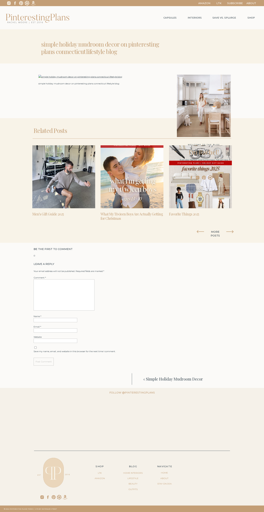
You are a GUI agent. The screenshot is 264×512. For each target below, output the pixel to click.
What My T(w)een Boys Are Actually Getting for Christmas (132, 216)
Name (37, 316)
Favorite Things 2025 (184, 213)
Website (38, 337)
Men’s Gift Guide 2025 (48, 213)
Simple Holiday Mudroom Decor (174, 379)
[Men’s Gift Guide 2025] (63, 176)
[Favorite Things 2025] (200, 176)
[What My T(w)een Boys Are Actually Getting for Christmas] (132, 176)
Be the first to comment (53, 249)
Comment (40, 277)
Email (37, 326)
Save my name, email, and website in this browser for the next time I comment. (75, 351)
